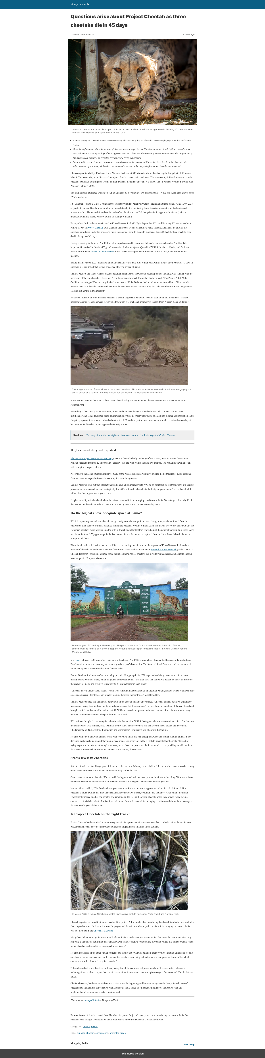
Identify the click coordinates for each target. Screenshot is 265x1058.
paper (77, 659)
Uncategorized (90, 1026)
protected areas (117, 1033)
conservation (101, 1033)
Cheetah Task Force (103, 930)
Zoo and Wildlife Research (164, 549)
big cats (81, 1033)
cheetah (90, 1033)
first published (92, 1000)
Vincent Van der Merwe (102, 251)
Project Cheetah (95, 227)
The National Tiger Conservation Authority (92, 458)
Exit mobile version (132, 1053)
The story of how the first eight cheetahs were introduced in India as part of (130, 435)
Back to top (189, 1044)
